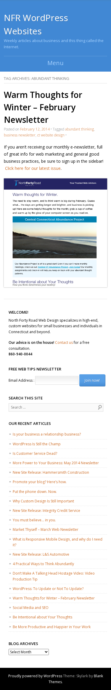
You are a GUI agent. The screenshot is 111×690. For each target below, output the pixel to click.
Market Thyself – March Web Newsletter (45, 529)
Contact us (64, 342)
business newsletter (20, 135)
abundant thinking (79, 129)
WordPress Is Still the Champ (37, 443)
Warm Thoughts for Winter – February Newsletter (43, 107)
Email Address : (21, 380)
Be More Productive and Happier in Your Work (52, 626)
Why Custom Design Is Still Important (43, 501)
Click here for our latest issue (33, 168)
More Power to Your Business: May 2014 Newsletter (56, 462)
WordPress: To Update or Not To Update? (48, 588)
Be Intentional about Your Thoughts (42, 617)
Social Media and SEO (31, 607)
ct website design (51, 135)
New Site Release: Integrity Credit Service (46, 510)
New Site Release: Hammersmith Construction (51, 472)
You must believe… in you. (34, 520)
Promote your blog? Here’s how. (40, 481)
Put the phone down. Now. (35, 491)
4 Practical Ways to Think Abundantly (43, 563)
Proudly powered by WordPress (35, 675)
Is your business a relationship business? (47, 434)
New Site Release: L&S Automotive (41, 554)
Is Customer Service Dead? (35, 453)
